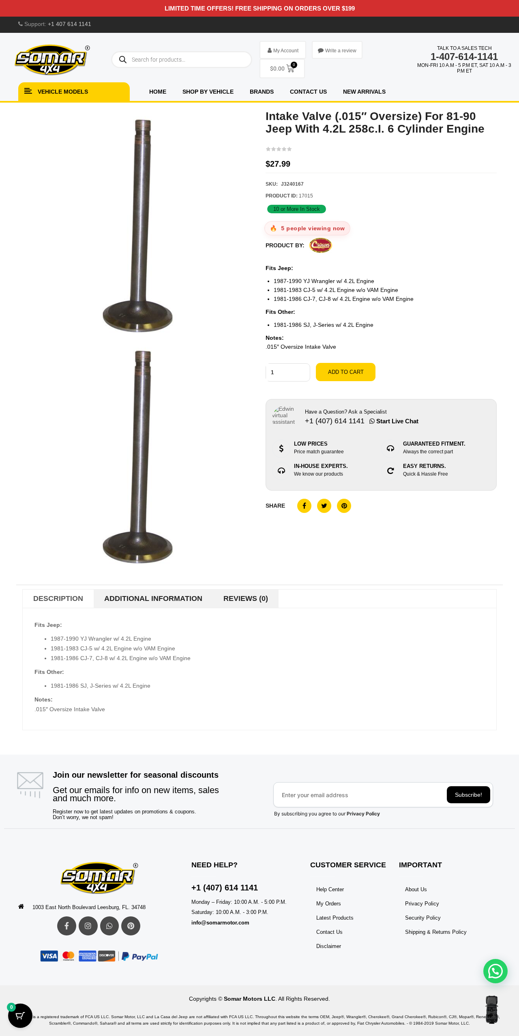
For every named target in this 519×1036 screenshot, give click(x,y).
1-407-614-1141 (464, 56)
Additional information (153, 598)
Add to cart (346, 372)
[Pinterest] (130, 925)
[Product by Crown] (321, 245)
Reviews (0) (245, 598)
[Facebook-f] (66, 925)
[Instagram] (88, 925)
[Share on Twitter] (324, 506)
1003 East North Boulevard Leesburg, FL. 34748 (89, 907)
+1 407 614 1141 (69, 24)
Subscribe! (468, 794)
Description (58, 598)
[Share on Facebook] (304, 506)
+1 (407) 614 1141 (224, 887)
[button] (495, 971)
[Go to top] (492, 1009)
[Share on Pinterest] (344, 506)
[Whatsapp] (109, 925)
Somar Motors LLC (249, 998)
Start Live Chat (396, 421)
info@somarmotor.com (220, 923)
